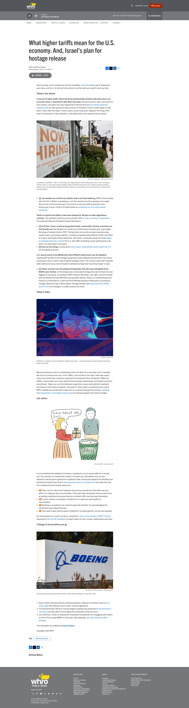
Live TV (76, 678)
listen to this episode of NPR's (94, 516)
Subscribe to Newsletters (82, 689)
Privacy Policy (135, 682)
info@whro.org (44, 702)
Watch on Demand (80, 680)
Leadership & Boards (109, 680)
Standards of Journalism (110, 687)
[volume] (36, 15)
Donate (156, 6)
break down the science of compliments (78, 482)
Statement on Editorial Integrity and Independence (114, 689)
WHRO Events (78, 687)
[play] (29, 16)
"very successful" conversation (96, 218)
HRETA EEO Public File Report (141, 680)
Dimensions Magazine (81, 692)
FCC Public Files (136, 678)
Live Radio (77, 682)
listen (52, 88)
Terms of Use (135, 683)
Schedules (77, 685)
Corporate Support (108, 685)
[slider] (39, 16)
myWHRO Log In (79, 694)
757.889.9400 (35, 702)
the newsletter (56, 519)
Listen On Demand (80, 683)
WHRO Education (91, 23)
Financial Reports (108, 682)
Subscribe (85, 85)
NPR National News (42, 638)
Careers (104, 683)
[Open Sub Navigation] (33, 23)
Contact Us (106, 694)
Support (104, 23)
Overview (105, 678)
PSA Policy (134, 685)
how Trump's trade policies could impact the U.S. (91, 246)
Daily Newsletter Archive (81, 690)
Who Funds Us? (107, 692)
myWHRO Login (142, 6)
